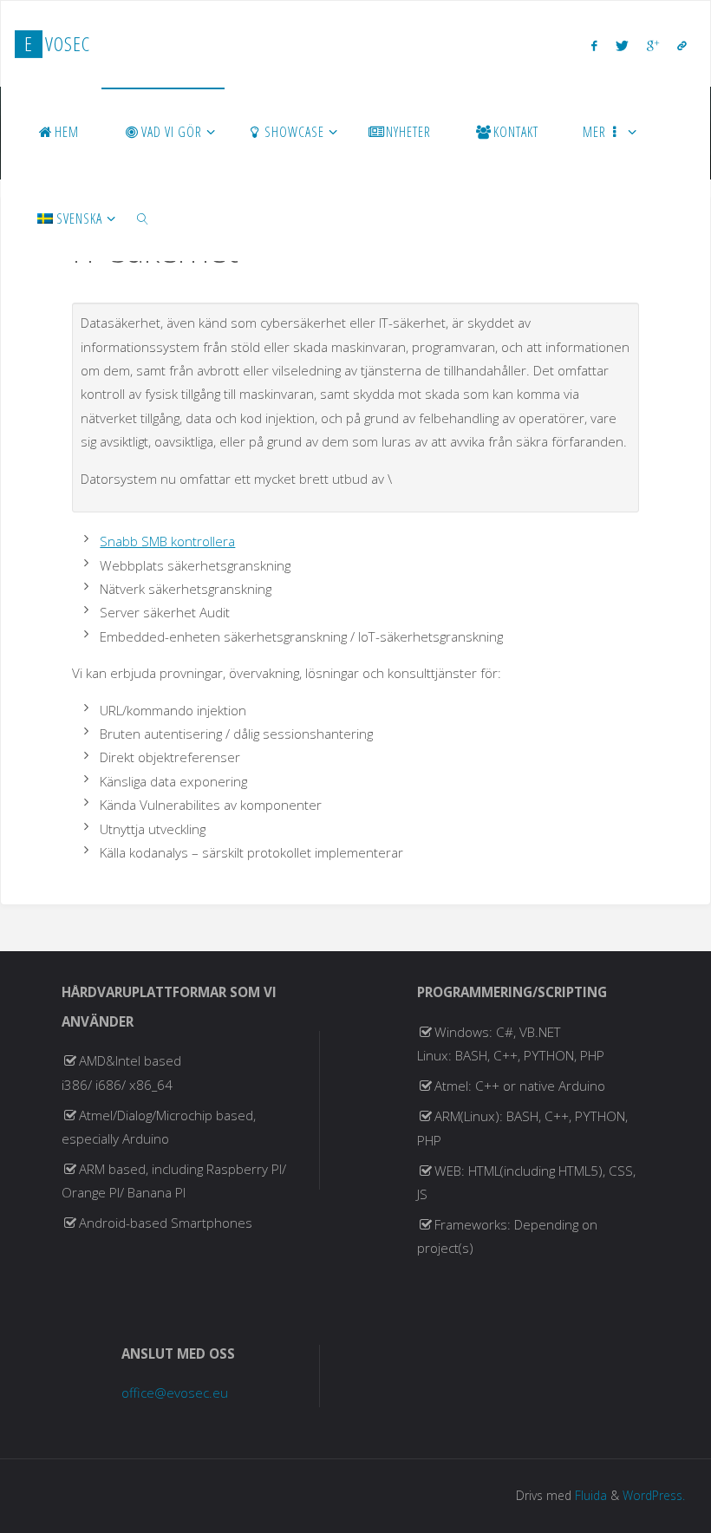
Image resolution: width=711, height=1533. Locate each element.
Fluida (589, 1495)
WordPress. (654, 1495)
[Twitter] (621, 45)
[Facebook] (594, 45)
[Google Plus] (652, 45)
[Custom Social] (681, 45)
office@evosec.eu (174, 1392)
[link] (142, 217)
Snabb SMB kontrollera (167, 541)
